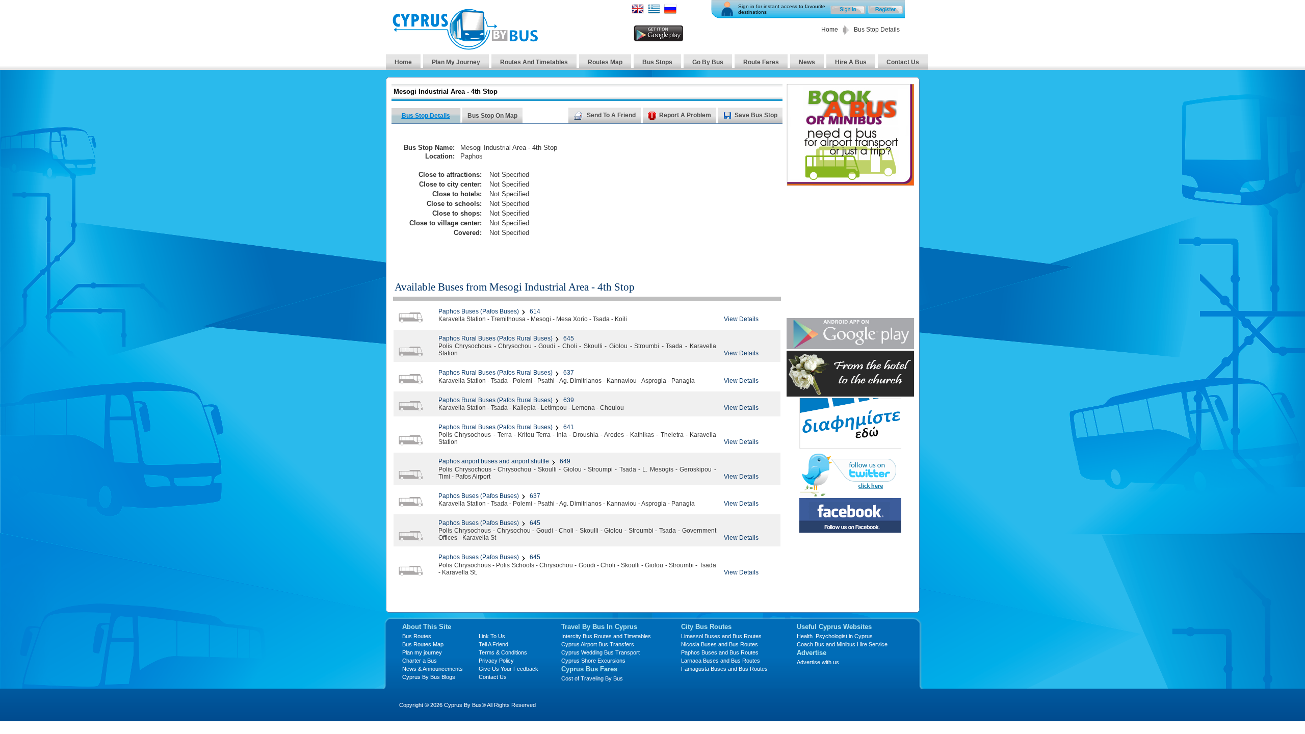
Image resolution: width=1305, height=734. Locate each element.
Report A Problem (683, 115)
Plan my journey (422, 652)
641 (568, 427)
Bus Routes (416, 636)
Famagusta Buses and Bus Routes (724, 669)
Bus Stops (657, 62)
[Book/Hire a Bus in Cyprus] (850, 183)
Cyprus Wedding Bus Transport (600, 652)
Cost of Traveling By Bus (592, 678)
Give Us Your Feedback (508, 669)
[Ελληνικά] (654, 12)
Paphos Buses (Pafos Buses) (478, 311)
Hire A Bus (851, 62)
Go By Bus (707, 62)
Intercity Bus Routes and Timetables (606, 636)
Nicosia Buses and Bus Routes (719, 644)
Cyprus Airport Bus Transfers (597, 644)
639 (568, 400)
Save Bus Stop (756, 115)
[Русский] (670, 12)
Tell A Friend (493, 644)
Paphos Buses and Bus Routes (720, 652)
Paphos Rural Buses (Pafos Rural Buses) (495, 338)
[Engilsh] (638, 12)
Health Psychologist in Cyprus (835, 636)
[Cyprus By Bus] (465, 47)
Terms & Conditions (503, 652)
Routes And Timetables (534, 62)
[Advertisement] (684, 196)
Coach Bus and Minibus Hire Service (842, 644)
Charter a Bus (419, 661)
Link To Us (492, 636)
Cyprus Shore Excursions (593, 661)
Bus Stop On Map (492, 115)
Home (829, 29)
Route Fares (761, 62)
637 (568, 372)
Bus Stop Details (426, 115)
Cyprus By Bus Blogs (428, 677)
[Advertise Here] (850, 446)
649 (564, 461)
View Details (741, 319)
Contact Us (902, 62)
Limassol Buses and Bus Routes (721, 636)
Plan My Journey (456, 62)
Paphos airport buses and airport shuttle (493, 461)
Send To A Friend (610, 115)
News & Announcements (432, 669)
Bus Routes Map (422, 644)
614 (534, 311)
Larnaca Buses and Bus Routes (720, 661)
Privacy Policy (496, 661)
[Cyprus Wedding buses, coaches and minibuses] (850, 393)
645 (568, 338)
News (807, 62)
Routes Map (605, 62)
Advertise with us (818, 662)
